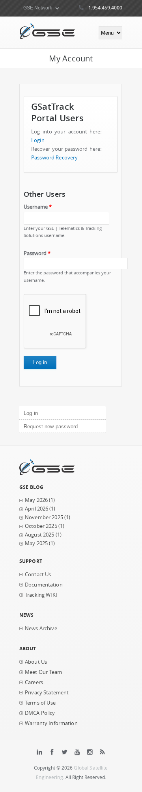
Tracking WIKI (41, 595)
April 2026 (36, 508)
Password (37, 253)
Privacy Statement (47, 692)
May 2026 (36, 500)
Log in (44, 413)
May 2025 (36, 543)
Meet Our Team (43, 672)
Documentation (44, 584)
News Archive (41, 628)
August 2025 (39, 534)
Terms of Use (40, 702)
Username (38, 207)
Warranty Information (51, 723)
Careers (34, 682)
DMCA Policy (40, 713)
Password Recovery (54, 157)
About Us (36, 662)
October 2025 (41, 526)
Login (38, 140)
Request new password (51, 426)
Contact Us (38, 574)
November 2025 (44, 517)
